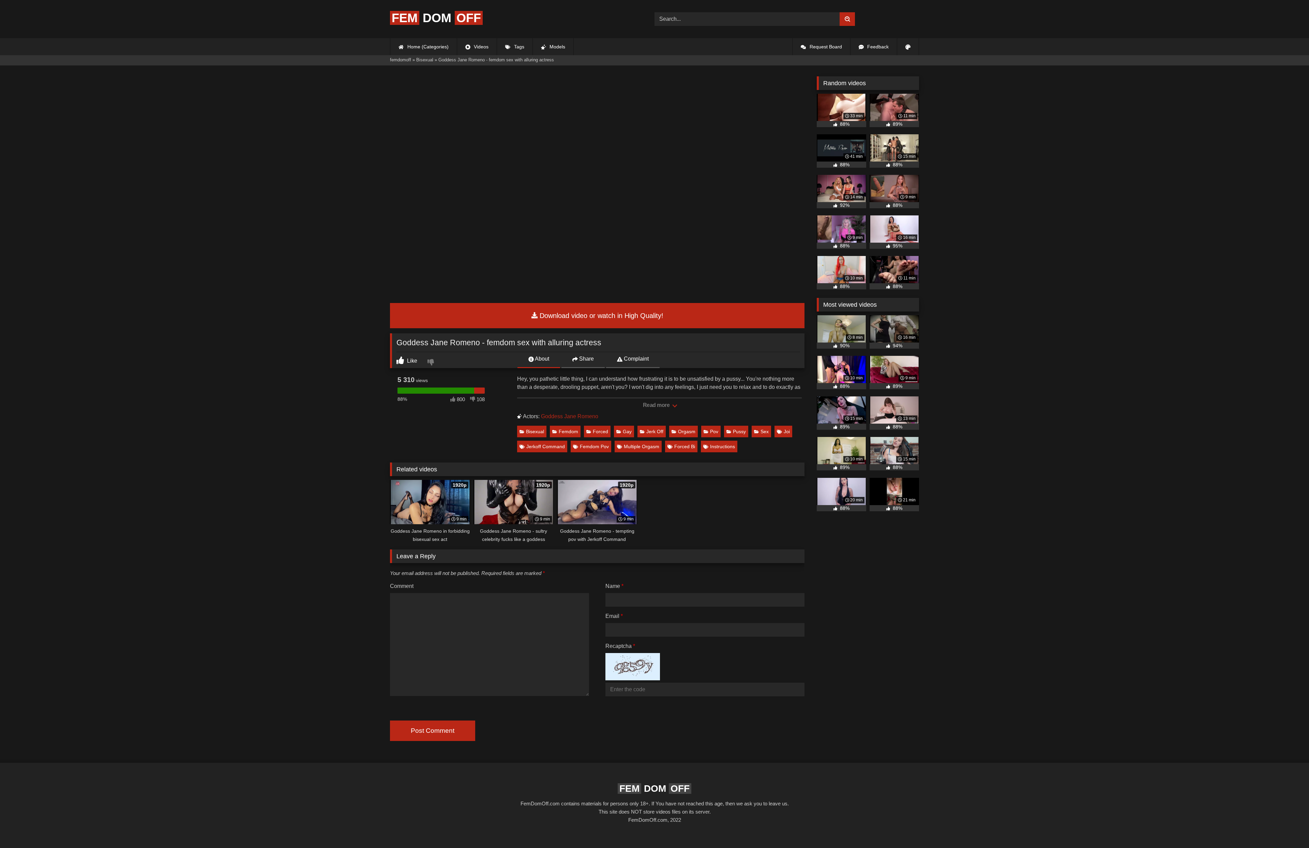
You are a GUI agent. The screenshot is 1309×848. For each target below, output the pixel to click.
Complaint (635, 359)
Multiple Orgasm (641, 446)
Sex (765, 431)
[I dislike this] (431, 363)
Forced (600, 431)
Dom (436, 18)
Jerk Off (654, 431)
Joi (787, 431)
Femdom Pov (594, 446)
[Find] (847, 19)
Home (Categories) (427, 46)
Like (411, 361)
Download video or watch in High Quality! (600, 315)
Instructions (722, 446)
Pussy (739, 431)
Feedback (877, 46)
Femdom (568, 431)
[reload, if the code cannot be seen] (632, 678)
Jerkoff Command (545, 446)
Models (556, 46)
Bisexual (535, 431)
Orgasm (686, 431)
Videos (480, 46)
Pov (714, 431)
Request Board (825, 46)
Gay (627, 431)
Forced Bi (684, 446)
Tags (518, 46)
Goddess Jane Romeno (569, 416)
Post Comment (432, 730)
